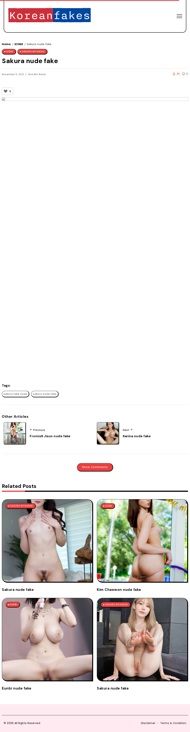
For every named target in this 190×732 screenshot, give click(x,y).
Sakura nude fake (18, 589)
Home (6, 44)
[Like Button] (5, 91)
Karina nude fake (137, 436)
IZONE (18, 44)
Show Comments (95, 467)
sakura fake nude (15, 393)
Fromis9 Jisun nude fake (50, 436)
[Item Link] (47, 540)
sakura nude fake (45, 393)
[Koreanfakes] (49, 16)
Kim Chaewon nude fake (119, 589)
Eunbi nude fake (17, 688)
